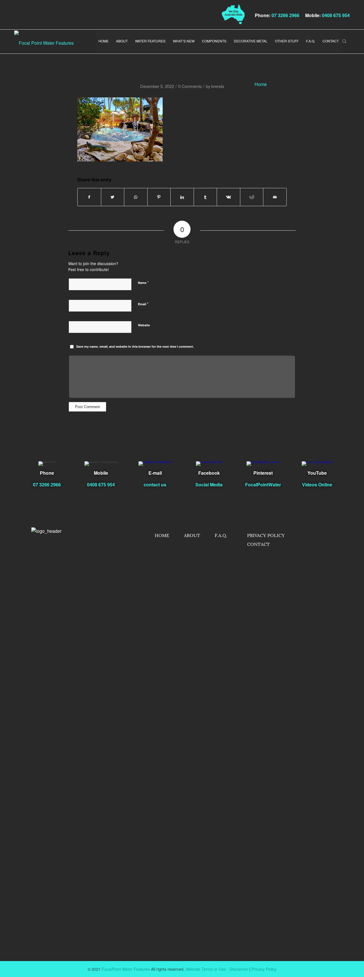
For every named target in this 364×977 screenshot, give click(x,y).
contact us (155, 484)
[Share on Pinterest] (159, 197)
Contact (258, 544)
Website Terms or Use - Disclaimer (217, 969)
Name (143, 282)
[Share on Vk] (228, 197)
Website (144, 325)
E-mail (155, 473)
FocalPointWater (263, 484)
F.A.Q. (221, 535)
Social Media (209, 484)
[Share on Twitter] (112, 197)
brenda (217, 86)
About (192, 535)
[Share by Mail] (274, 197)
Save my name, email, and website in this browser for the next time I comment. (135, 346)
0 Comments (190, 86)
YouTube (317, 473)
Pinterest (263, 473)
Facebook (209, 473)
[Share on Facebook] (89, 197)
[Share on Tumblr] (205, 197)
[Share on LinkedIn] (182, 197)
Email (143, 303)
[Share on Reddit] (251, 197)
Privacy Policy (266, 535)
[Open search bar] (344, 40)
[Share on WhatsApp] (135, 197)
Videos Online (317, 484)
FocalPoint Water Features (126, 969)
